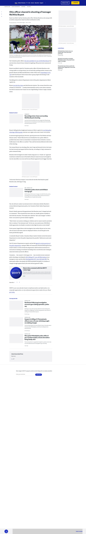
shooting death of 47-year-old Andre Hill (36, 259)
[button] (6, 531)
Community (27, 114)
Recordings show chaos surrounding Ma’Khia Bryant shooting (36, 117)
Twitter (17, 282)
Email (19, 282)
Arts (29, 3)
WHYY (8, 2)
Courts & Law (7, 6)
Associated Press (13, 22)
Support (41, 3)
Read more (13, 356)
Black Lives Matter (16, 6)
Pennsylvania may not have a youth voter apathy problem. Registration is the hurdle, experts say (66, 67)
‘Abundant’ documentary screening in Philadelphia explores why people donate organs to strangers (66, 60)
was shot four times (18, 85)
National (23, 6)
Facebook (15, 282)
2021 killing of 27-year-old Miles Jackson (36, 257)
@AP (13, 359)
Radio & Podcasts (22, 3)
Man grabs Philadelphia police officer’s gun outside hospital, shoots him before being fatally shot (37, 337)
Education (37, 3)
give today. (12, 292)
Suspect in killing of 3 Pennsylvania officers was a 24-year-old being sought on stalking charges (37, 321)
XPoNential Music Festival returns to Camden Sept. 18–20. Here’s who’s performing (65, 52)
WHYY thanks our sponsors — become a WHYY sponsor (29, 109)
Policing (29, 6)
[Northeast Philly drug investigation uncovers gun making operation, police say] (16, 306)
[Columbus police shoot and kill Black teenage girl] (16, 193)
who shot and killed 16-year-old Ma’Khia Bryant (36, 61)
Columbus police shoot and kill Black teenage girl (36, 190)
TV (27, 3)
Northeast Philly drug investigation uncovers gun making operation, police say (37, 304)
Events (32, 3)
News (16, 3)
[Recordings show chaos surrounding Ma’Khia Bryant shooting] (16, 121)
